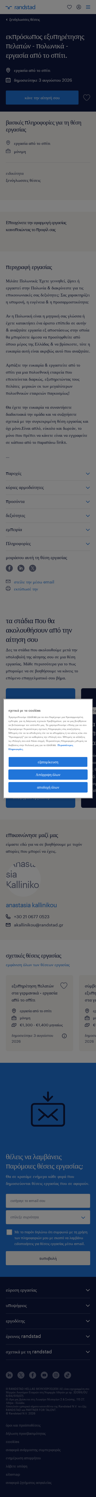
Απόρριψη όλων (48, 774)
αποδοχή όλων (48, 787)
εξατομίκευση (48, 761)
